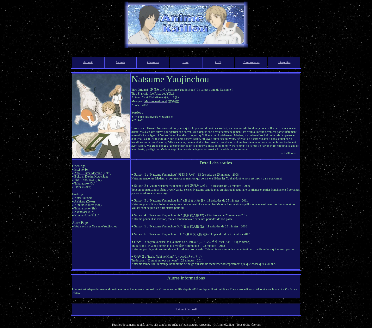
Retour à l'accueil (186, 309)
